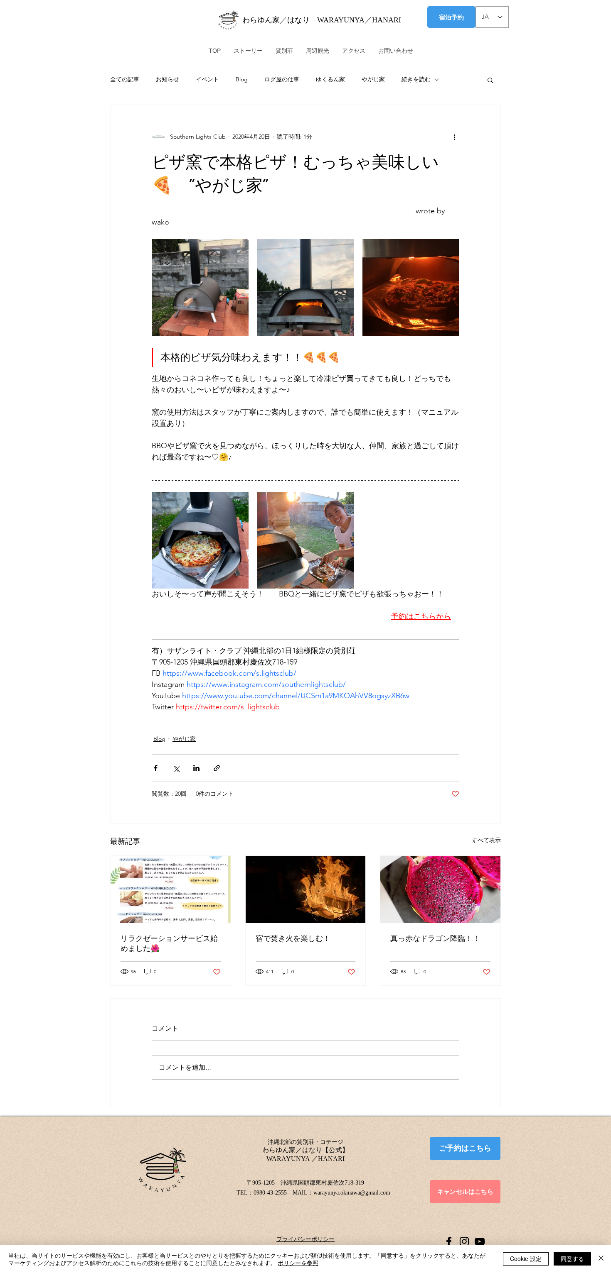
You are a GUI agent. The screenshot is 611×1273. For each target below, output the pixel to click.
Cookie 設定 (526, 1258)
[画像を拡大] (200, 287)
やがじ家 (373, 79)
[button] (490, 79)
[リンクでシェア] (217, 768)
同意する (572, 1258)
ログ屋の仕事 (281, 79)
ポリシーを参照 (298, 1262)
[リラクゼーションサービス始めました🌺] (171, 889)
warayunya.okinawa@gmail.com (351, 1193)
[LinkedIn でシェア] (196, 768)
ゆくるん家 (330, 79)
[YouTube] (479, 1241)
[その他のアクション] (454, 137)
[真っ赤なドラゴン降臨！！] (440, 889)
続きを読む (416, 79)
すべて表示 (486, 840)
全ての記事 (124, 79)
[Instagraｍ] (464, 1241)
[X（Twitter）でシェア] (176, 768)
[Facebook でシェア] (156, 768)
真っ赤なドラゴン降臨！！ (435, 938)
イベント (207, 79)
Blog (242, 79)
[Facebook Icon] (449, 1241)
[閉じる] (601, 1258)
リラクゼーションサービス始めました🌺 (169, 943)
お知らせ (167, 79)
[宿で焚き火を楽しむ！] (306, 889)
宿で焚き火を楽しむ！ (293, 938)
